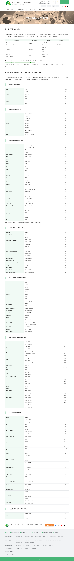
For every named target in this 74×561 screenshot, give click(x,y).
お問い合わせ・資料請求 (47, 532)
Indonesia (43, 6)
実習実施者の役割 (45, 536)
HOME (7, 532)
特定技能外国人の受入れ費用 (29, 542)
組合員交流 (45, 545)
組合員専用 (50, 525)
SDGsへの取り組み (36, 532)
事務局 (27, 554)
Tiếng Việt (49, 6)
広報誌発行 (27, 545)
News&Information (15, 532)
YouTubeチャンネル (53, 9)
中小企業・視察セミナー (20, 545)
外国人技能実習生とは (19, 536)
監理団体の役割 (60, 536)
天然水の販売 (34, 548)
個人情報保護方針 (51, 554)
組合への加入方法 (37, 554)
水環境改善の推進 (19, 548)
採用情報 (56, 532)
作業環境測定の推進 (27, 548)
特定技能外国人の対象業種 (29, 540)
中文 (53, 6)
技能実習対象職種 (38, 536)
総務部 (31, 554)
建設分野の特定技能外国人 (57, 540)
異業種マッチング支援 (52, 545)
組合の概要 (18, 554)
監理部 (23, 554)
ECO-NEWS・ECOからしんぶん (37, 545)
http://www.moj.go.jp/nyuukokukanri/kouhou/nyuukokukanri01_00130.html (20, 62)
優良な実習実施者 (53, 536)
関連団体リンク (44, 554)
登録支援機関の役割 (48, 540)
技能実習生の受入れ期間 (29, 536)
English (57, 6)
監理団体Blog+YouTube (25, 532)
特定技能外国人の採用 (19, 542)
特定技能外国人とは (19, 540)
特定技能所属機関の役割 (39, 540)
